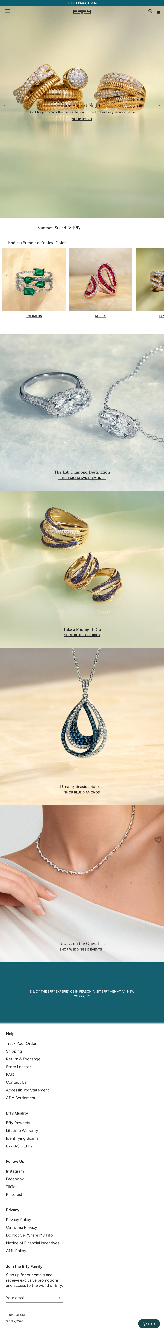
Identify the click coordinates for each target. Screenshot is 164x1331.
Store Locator (18, 1066)
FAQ (10, 1074)
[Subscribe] (59, 1297)
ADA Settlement (21, 1097)
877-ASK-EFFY (19, 1146)
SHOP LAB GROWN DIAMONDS (82, 478)
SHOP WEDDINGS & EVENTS (80, 949)
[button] (6, 275)
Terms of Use (16, 1315)
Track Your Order (21, 1043)
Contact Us (16, 1082)
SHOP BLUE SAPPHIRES (82, 635)
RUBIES (100, 316)
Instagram (15, 1171)
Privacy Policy (18, 1219)
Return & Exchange (23, 1059)
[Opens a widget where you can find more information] (149, 1324)
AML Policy (16, 1250)
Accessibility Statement (27, 1090)
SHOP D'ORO (82, 119)
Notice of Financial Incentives (32, 1243)
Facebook (15, 1179)
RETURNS (92, 3)
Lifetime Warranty (22, 1130)
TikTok (12, 1186)
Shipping (14, 1051)
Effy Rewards (18, 1122)
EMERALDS (34, 316)
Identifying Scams (22, 1138)
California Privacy (21, 1227)
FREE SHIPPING (75, 3)
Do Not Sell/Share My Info (29, 1235)
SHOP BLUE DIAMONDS (82, 792)
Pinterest (14, 1194)
